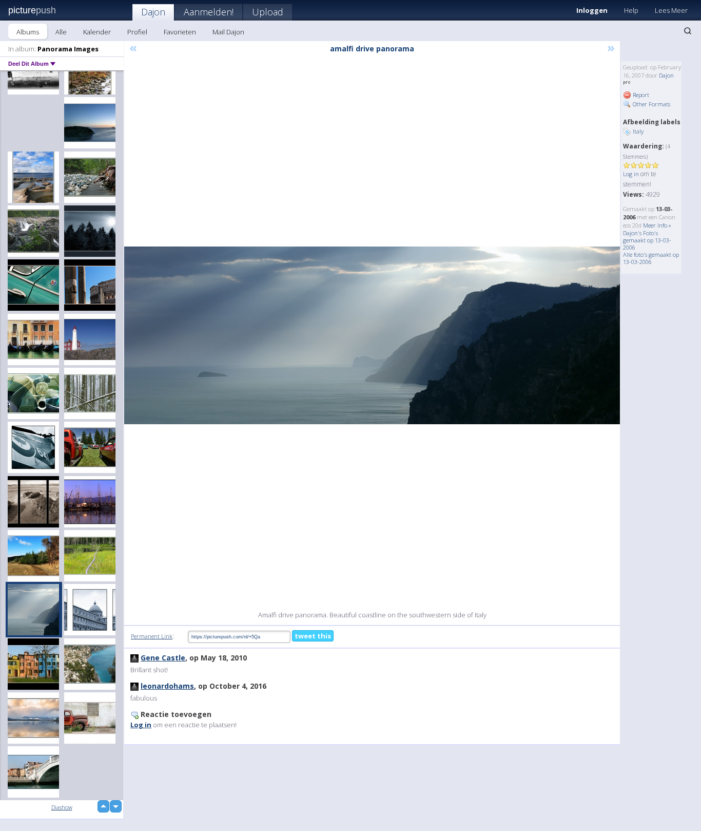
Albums (27, 31)
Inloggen (592, 10)
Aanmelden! (208, 12)
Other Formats (650, 104)
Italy (638, 131)
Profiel (137, 31)
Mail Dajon (228, 31)
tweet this (313, 635)
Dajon (153, 12)
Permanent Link (151, 636)
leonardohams (167, 686)
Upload (267, 12)
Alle (61, 31)
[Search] (687, 31)
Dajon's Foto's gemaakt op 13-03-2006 (647, 240)
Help (631, 10)
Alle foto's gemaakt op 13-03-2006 (651, 258)
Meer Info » (657, 225)
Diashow (61, 807)
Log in (631, 174)
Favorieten (180, 31)
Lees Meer (671, 10)
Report (640, 95)
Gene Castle (163, 658)
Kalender (97, 31)
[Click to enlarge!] (372, 335)
